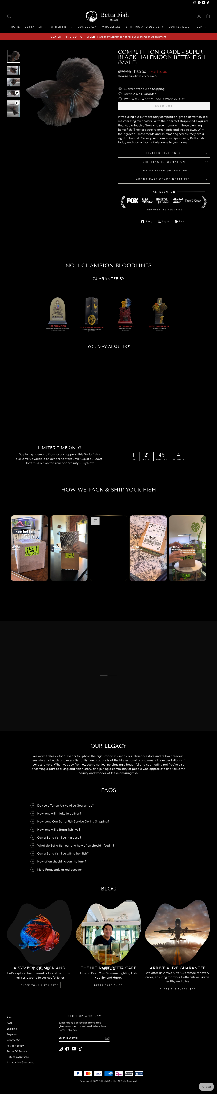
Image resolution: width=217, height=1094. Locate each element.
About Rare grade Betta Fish (164, 179)
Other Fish (60, 26)
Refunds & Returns (18, 1056)
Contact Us (13, 1039)
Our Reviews (179, 26)
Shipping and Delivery (145, 26)
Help (199, 26)
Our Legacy (87, 26)
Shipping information (164, 161)
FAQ (9, 1023)
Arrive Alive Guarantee (164, 170)
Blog (9, 1017)
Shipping (123, 75)
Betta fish (34, 26)
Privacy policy (15, 1045)
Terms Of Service (17, 1051)
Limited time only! (164, 153)
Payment (12, 1034)
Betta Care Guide (108, 985)
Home (15, 26)
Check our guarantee (177, 989)
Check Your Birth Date (39, 985)
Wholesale (111, 26)
